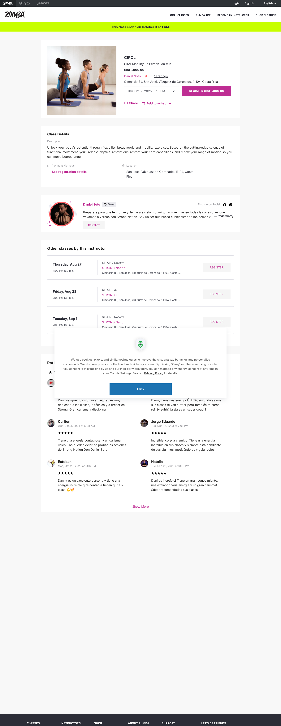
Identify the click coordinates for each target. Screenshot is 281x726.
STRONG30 (110, 295)
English (268, 3)
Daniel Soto (132, 76)
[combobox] (151, 91)
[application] (140, 363)
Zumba (8, 3)
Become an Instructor (233, 15)
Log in (236, 3)
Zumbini (43, 3)
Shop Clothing (266, 15)
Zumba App (203, 15)
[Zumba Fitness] (15, 14)
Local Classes (179, 15)
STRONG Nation (113, 268)
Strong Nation (25, 3)
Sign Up (249, 3)
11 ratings (161, 76)
